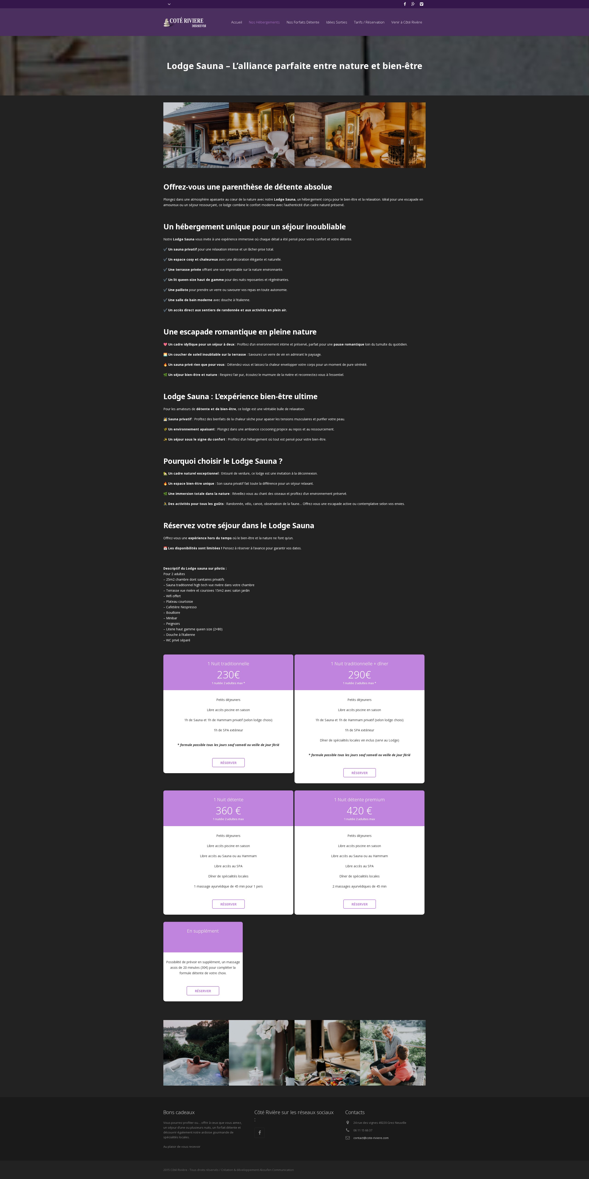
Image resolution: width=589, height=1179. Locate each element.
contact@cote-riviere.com (371, 1138)
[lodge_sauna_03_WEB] (393, 135)
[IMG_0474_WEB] (196, 1053)
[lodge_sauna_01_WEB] (196, 135)
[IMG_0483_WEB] (393, 1053)
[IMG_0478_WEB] (261, 1053)
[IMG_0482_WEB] (327, 1053)
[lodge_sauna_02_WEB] (327, 135)
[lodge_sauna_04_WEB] (261, 135)
